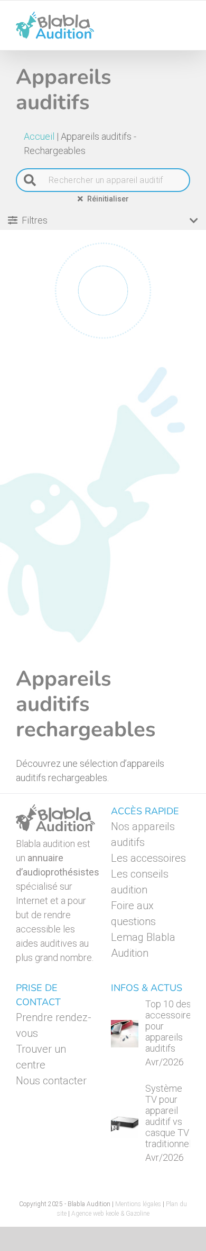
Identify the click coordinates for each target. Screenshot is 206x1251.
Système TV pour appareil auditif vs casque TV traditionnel (168, 1116)
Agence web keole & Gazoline (110, 1213)
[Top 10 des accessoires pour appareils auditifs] (124, 1033)
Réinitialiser (108, 199)
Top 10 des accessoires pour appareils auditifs (170, 1026)
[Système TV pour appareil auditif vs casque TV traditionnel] (124, 1124)
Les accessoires (148, 858)
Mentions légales (138, 1204)
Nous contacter (51, 1080)
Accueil (39, 136)
